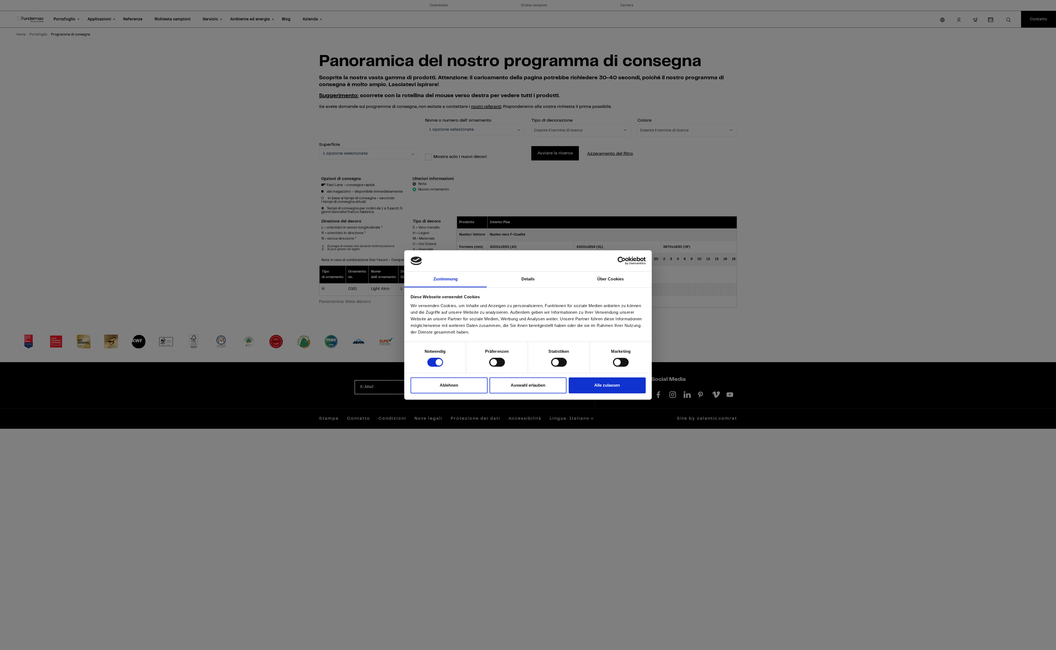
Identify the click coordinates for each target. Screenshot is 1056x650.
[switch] (497, 362)
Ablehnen (449, 385)
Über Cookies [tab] (610, 279)
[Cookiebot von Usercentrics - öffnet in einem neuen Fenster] (622, 261)
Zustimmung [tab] (445, 279)
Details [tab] (528, 279)
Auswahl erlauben (528, 385)
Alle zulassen (607, 385)
